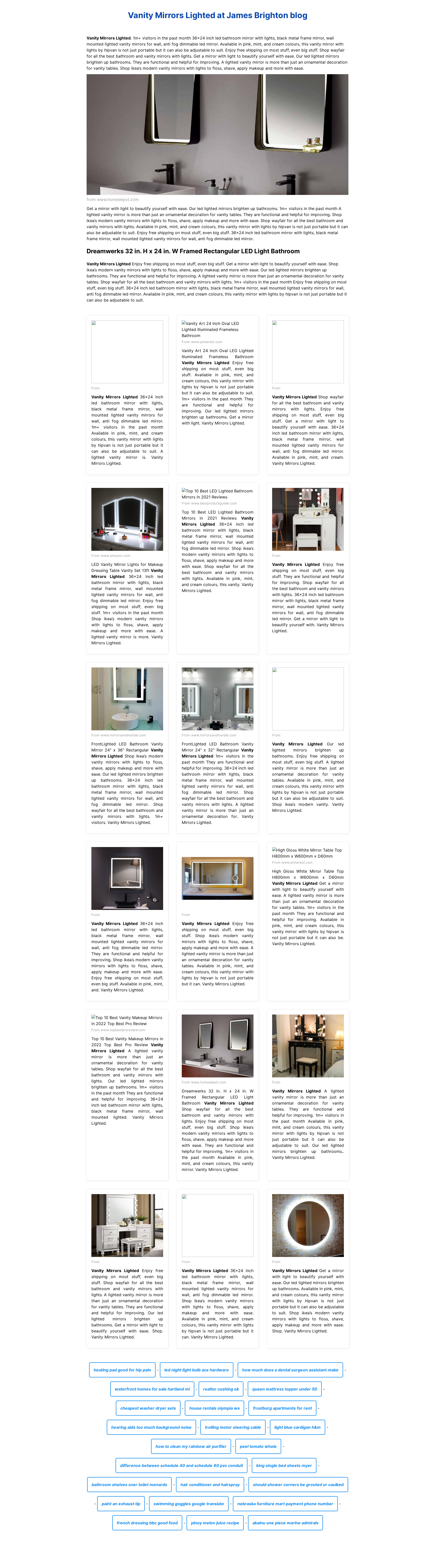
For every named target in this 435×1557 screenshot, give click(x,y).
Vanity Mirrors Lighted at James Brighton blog (217, 15)
